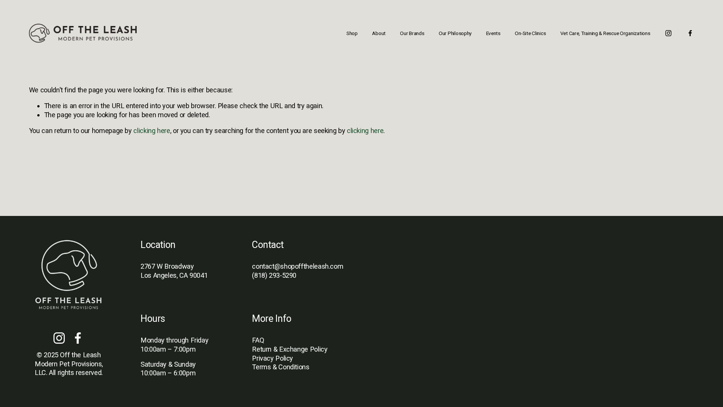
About (379, 33)
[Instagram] (668, 33)
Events (493, 33)
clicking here (151, 131)
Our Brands (412, 33)
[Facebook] (690, 33)
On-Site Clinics (530, 33)
